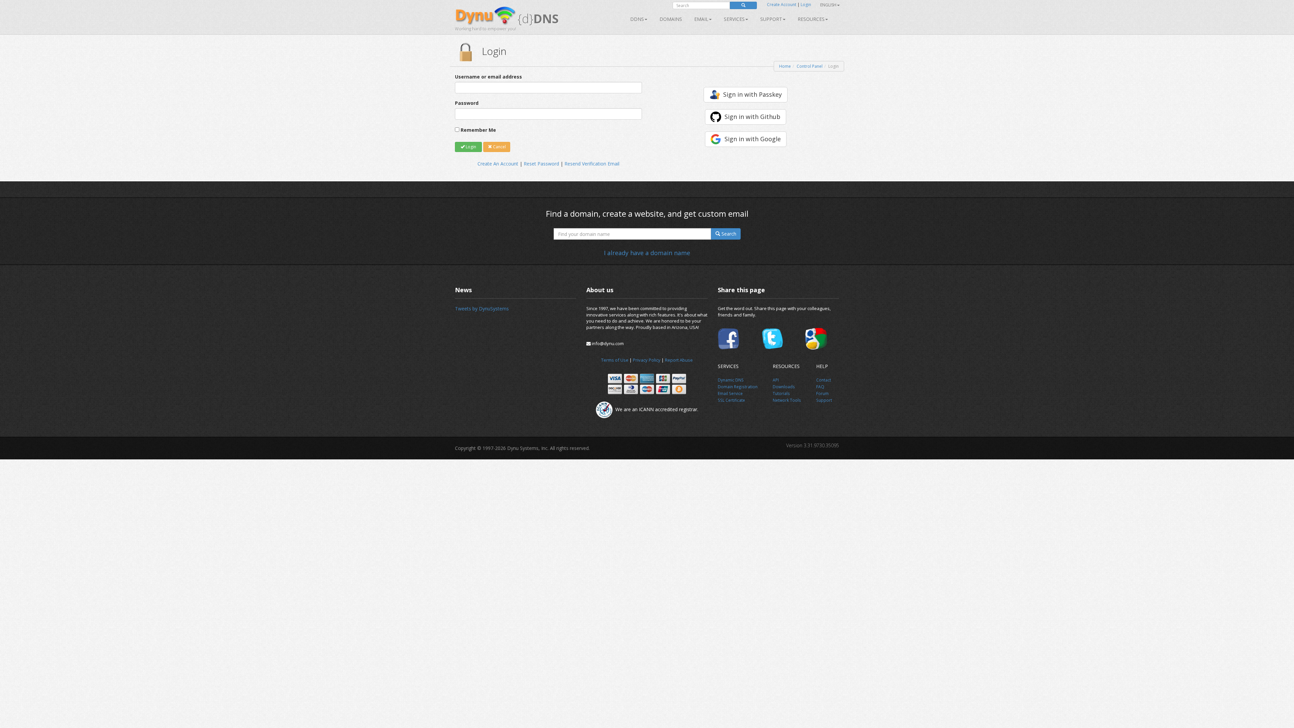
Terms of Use (614, 360)
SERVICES (734, 19)
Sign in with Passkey (752, 94)
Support (771, 19)
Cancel (499, 147)
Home (785, 66)
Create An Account (497, 163)
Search (728, 234)
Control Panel (810, 66)
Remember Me (478, 130)
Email (701, 19)
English (828, 5)
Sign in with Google (753, 139)
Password (467, 103)
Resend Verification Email (591, 163)
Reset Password (541, 163)
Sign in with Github (752, 117)
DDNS (637, 19)
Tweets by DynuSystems (482, 308)
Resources (811, 19)
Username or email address (488, 76)
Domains (670, 19)
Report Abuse (679, 360)
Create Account (781, 4)
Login (806, 4)
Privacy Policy (646, 360)
